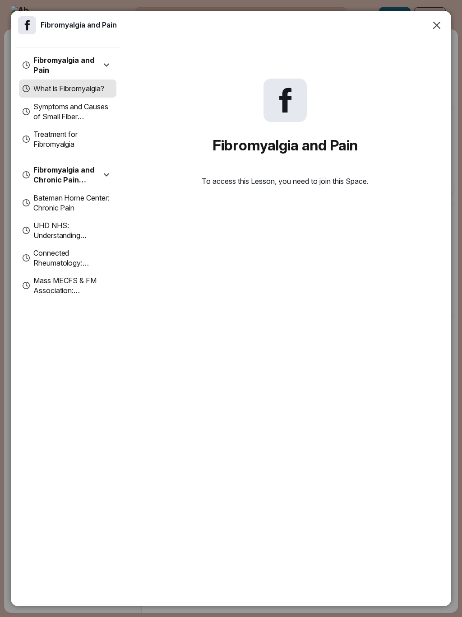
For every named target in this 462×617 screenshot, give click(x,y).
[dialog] (231, 308)
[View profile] (27, 25)
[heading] (79, 25)
